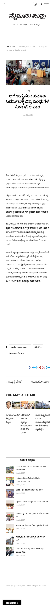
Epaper (45, 3)
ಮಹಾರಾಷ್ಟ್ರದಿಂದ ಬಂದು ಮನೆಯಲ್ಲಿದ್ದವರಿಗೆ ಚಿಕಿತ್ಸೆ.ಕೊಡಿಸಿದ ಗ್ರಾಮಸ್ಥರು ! (42, 421)
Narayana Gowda (16, 353)
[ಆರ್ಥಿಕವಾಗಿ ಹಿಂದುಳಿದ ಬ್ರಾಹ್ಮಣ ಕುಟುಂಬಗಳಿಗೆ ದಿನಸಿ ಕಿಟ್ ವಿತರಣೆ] (28, 408)
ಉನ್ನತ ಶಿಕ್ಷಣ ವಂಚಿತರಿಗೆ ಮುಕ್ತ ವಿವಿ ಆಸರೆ (29, 490)
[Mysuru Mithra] (27, 17)
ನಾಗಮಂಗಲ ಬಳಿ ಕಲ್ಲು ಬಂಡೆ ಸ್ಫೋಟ (13, 418)
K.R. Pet (38, 346)
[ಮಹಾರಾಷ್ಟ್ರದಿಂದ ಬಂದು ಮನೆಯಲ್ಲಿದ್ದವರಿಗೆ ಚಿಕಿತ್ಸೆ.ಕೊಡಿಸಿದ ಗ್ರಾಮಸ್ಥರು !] (42, 408)
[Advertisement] (27, 145)
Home (12, 46)
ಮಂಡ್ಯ (27, 90)
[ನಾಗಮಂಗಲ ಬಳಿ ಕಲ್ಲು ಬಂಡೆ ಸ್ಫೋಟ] (13, 408)
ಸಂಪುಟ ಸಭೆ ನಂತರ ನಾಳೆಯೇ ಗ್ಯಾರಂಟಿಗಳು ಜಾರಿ (32, 525)
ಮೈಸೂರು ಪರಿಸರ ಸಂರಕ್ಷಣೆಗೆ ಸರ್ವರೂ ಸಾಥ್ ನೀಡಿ (32, 501)
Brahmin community (20, 346)
